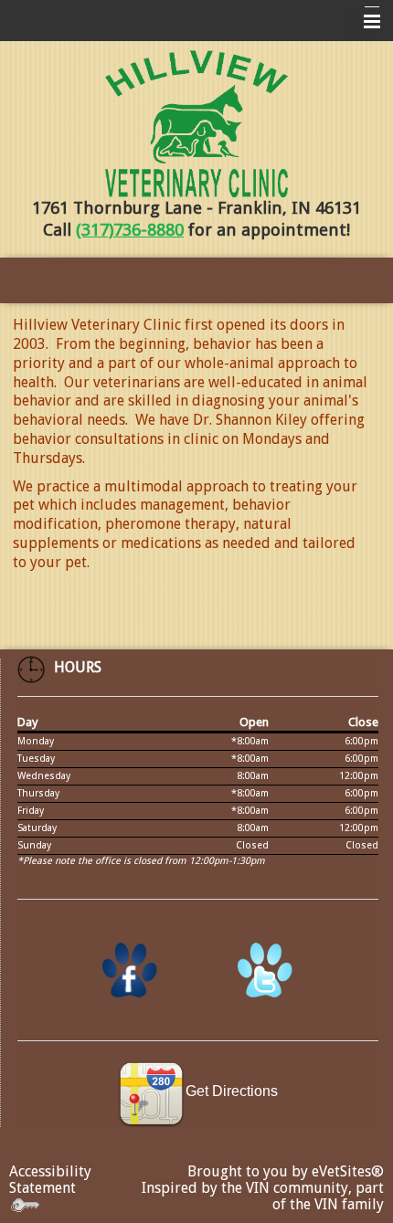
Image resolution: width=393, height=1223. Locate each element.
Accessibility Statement (50, 1180)
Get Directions (232, 1091)
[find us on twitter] (265, 971)
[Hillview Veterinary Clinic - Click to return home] (196, 123)
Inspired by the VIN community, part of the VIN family (263, 1196)
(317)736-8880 (130, 229)
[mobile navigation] (363, 21)
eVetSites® (348, 1171)
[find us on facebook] (129, 971)
